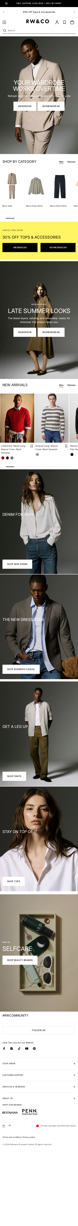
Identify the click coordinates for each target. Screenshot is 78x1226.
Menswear (24, 106)
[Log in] (57, 22)
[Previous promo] (5, 12)
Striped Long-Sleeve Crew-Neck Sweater (46, 447)
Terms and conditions (12, 1137)
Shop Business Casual (21, 669)
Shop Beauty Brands (20, 960)
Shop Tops (13, 881)
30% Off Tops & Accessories (39, 12)
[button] (4, 22)
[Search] (4, 30)
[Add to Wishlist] (32, 446)
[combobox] (41, 30)
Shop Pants (14, 776)
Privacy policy (29, 1137)
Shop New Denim (17, 564)
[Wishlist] (64, 22)
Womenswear (51, 106)
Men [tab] (61, 161)
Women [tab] (71, 161)
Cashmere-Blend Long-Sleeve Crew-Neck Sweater (14, 449)
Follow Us (39, 1031)
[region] (39, 11)
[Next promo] (72, 12)
